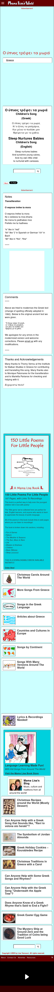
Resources (31, 957)
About (3, 957)
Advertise (21, 957)
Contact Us (11, 957)
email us (29, 341)
